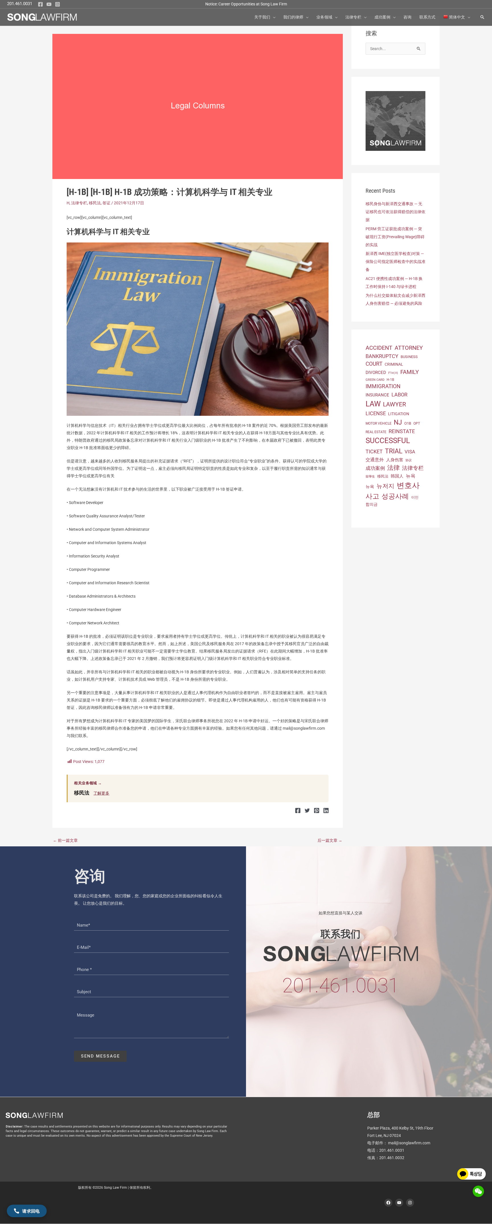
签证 (106, 203)
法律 (393, 467)
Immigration (383, 386)
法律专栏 (79, 203)
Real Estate (376, 432)
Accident (379, 348)
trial (393, 451)
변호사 (408, 485)
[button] (272, 17)
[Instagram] (57, 4)
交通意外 (375, 459)
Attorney (409, 348)
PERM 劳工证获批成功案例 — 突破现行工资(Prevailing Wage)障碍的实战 (395, 237)
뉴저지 (385, 486)
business (409, 357)
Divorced (376, 372)
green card (375, 380)
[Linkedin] (326, 810)
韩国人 (397, 476)
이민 (415, 497)
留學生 (370, 476)
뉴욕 (410, 476)
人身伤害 (394, 459)
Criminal (394, 364)
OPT (416, 423)
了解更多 (101, 793)
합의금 (372, 504)
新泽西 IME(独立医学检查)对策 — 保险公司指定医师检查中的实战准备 (395, 261)
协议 (408, 460)
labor (399, 395)
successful (388, 440)
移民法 (95, 203)
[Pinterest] (316, 810)
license (376, 413)
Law (373, 404)
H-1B (390, 380)
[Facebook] (40, 4)
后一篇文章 (329, 840)
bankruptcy (382, 356)
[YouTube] (49, 4)
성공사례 (395, 496)
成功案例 (375, 468)
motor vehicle (378, 423)
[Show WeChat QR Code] (478, 1191)
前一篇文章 (65, 840)
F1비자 (393, 373)
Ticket (374, 451)
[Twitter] (307, 810)
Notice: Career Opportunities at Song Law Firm (246, 4)
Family (409, 372)
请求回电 (31, 1211)
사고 (372, 496)
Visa (410, 451)
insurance (377, 395)
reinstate (402, 431)
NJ (398, 422)
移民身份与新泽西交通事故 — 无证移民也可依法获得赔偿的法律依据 (395, 211)
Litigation (398, 414)
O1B (407, 423)
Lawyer (394, 404)
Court (374, 364)
